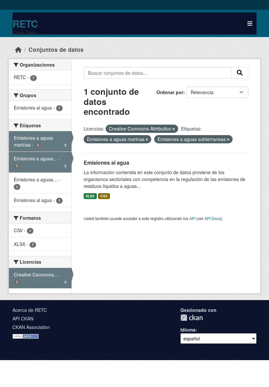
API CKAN (22, 318)
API (192, 218)
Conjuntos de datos (56, 49)
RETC (25, 23)
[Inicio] (18, 49)
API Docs (212, 218)
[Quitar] (174, 129)
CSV (104, 196)
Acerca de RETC (29, 310)
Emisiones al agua (106, 162)
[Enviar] (239, 73)
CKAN (191, 317)
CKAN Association (31, 327)
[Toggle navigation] (250, 23)
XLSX (90, 196)
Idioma (188, 329)
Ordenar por (169, 92)
